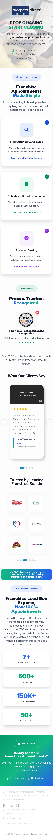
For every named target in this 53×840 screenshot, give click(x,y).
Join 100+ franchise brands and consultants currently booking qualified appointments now (26, 574)
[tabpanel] (27, 422)
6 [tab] (35, 560)
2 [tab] (26, 468)
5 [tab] (32, 560)
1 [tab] (22, 468)
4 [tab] (32, 468)
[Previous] (4, 422)
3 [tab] (29, 468)
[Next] (49, 422)
